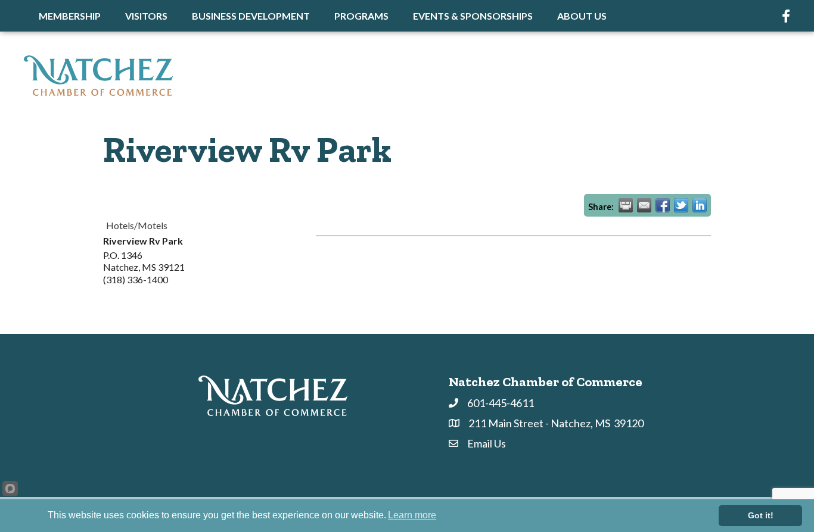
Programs (361, 15)
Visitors (146, 15)
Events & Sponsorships (473, 15)
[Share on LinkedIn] (699, 205)
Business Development (251, 15)
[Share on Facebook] (662, 205)
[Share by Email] (644, 205)
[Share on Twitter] (681, 205)
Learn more (412, 515)
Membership (70, 15)
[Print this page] (626, 205)
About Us (582, 15)
